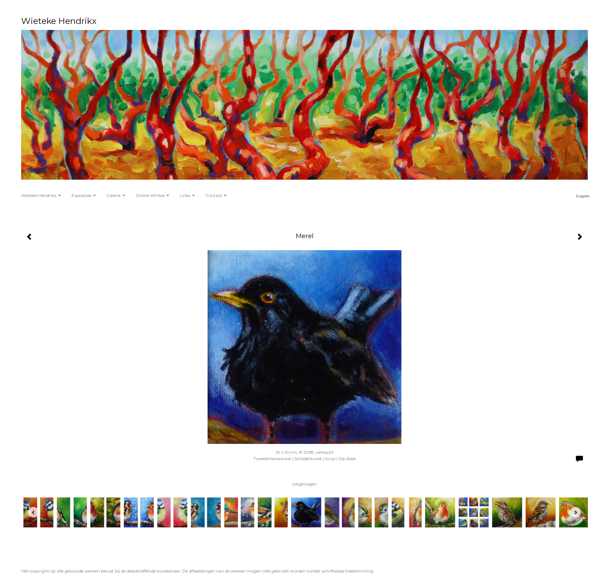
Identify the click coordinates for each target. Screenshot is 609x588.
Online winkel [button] (151, 195)
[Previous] (33, 512)
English (583, 196)
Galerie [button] (114, 195)
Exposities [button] (82, 195)
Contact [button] (214, 195)
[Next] (575, 512)
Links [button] (185, 195)
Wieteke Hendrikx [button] (39, 195)
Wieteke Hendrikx (59, 21)
